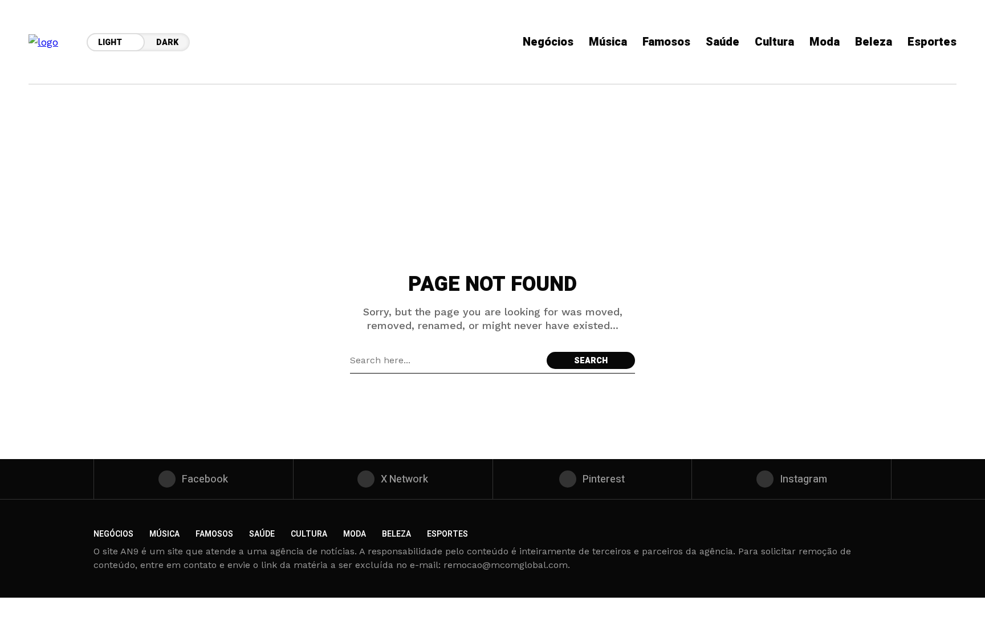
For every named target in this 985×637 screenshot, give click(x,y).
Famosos (214, 534)
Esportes (447, 534)
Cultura (309, 534)
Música (164, 534)
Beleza (396, 534)
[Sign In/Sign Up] (939, 131)
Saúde (262, 534)
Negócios (113, 534)
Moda (354, 534)
